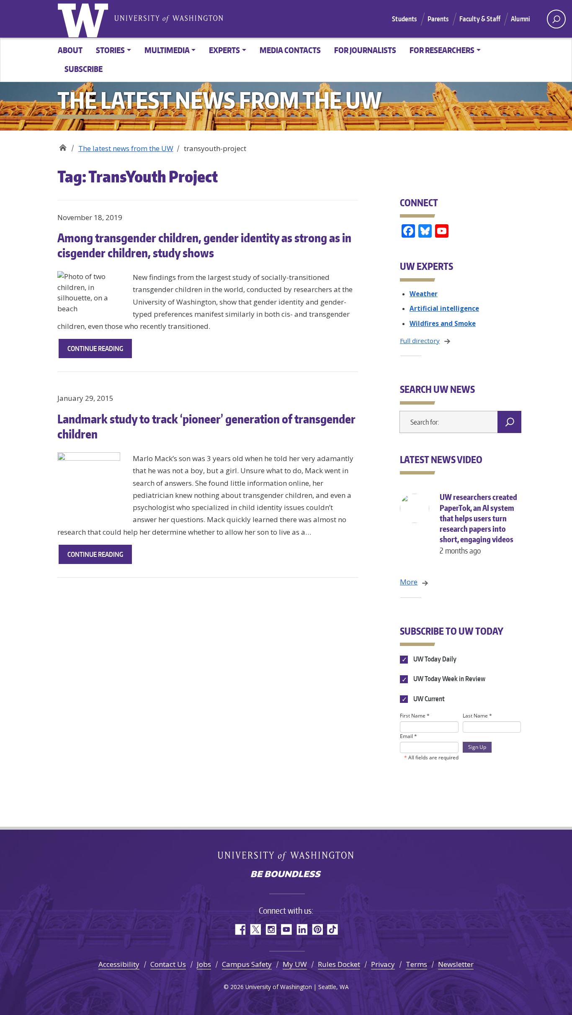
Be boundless (286, 875)
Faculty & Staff (479, 19)
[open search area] (556, 19)
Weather (424, 294)
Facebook (239, 929)
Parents (438, 19)
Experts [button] (224, 50)
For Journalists (365, 50)
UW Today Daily (434, 659)
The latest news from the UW (125, 148)
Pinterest (317, 929)
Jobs (204, 964)
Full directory (420, 340)
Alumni (520, 19)
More (408, 582)
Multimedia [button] (167, 50)
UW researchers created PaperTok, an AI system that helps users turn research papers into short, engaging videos (478, 523)
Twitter (255, 929)
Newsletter (456, 964)
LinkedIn (301, 929)
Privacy (383, 964)
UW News (62, 145)
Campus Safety (247, 964)
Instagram (270, 929)
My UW (295, 964)
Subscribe (83, 69)
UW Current (428, 699)
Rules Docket (339, 964)
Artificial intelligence (444, 308)
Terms (416, 964)
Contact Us (168, 964)
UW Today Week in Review (448, 679)
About (70, 50)
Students (404, 19)
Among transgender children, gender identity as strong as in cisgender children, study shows (204, 245)
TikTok (332, 929)
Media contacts (290, 50)
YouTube (286, 929)
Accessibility (118, 964)
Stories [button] (110, 50)
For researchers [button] (442, 50)
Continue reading (99, 351)
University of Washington (84, 19)
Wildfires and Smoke (443, 323)
